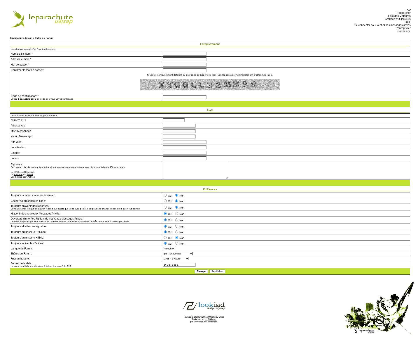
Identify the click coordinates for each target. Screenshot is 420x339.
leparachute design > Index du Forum (31, 38)
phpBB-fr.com (210, 319)
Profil (407, 22)
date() (60, 266)
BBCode (18, 174)
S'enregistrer (402, 28)
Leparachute (212, 321)
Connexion (403, 31)
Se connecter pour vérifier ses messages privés (382, 25)
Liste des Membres (399, 15)
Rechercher (403, 12)
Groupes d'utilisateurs (397, 19)
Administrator (242, 75)
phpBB (197, 317)
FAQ (407, 9)
